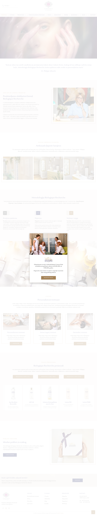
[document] (48, 258)
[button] (65, 235)
